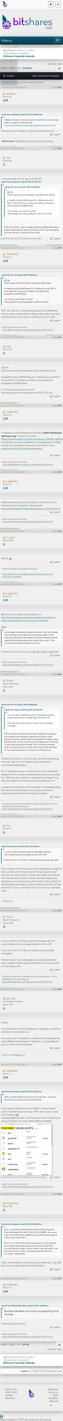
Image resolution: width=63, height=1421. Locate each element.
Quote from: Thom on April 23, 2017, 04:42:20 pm (23, 710)
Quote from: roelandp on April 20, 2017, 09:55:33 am (21, 1224)
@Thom (5, 614)
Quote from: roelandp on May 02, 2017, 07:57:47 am (21, 182)
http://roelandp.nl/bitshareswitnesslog (21, 448)
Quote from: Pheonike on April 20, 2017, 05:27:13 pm (22, 1092)
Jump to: (25, 1371)
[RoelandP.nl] (7, 260)
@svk (37, 1108)
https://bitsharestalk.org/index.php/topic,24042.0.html (30, 125)
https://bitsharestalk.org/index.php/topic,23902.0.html (27, 809)
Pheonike (12, 1203)
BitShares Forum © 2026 (53, 1392)
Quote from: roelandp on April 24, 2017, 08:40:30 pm (22, 115)
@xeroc (37, 1041)
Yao (8, 157)
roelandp (12, 254)
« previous (51, 64)
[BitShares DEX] (7, 100)
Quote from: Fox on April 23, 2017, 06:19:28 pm (19, 705)
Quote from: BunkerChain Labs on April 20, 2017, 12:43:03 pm (25, 1306)
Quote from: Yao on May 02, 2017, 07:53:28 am (22, 187)
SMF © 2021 (11, 1392)
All (19, 68)
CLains (10, 537)
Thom (9, 680)
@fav (6, 1229)
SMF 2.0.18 (10, 1389)
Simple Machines (10, 1397)
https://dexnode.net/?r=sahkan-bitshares (34, 141)
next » (60, 64)
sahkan (10, 93)
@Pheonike (17, 1117)
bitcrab (10, 998)
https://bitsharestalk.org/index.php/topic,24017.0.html (27, 330)
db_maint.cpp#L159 (47, 651)
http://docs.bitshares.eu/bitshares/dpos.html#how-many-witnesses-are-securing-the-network (28, 619)
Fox (8, 825)
